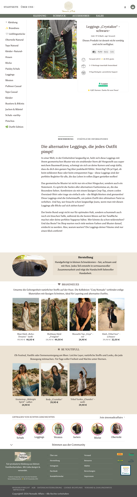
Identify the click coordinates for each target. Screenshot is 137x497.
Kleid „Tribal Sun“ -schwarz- (111, 335)
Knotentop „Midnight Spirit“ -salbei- (26, 400)
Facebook (53, 471)
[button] (41, 75)
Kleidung (39, 16)
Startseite (11, 6)
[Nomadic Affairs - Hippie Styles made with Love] (68, 7)
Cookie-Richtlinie (73, 488)
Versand (87, 455)
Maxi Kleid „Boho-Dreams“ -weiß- (25, 335)
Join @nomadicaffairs (111, 417)
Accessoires (80, 16)
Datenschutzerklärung (49, 488)
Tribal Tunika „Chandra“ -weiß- (83, 400)
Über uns (53, 455)
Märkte (87, 466)
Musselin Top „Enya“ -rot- (82, 335)
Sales (100, 16)
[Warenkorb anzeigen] (132, 7)
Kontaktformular (56, 476)
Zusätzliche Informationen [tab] (92, 139)
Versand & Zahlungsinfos (98, 488)
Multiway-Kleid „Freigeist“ (54, 335)
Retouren (88, 460)
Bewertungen (89, 471)
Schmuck (59, 16)
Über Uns (27, 6)
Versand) (111, 36)
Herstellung (55, 460)
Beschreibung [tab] (65, 139)
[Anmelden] (125, 7)
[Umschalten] (11, 445)
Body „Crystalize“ (54, 399)
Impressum (89, 476)
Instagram (54, 466)
